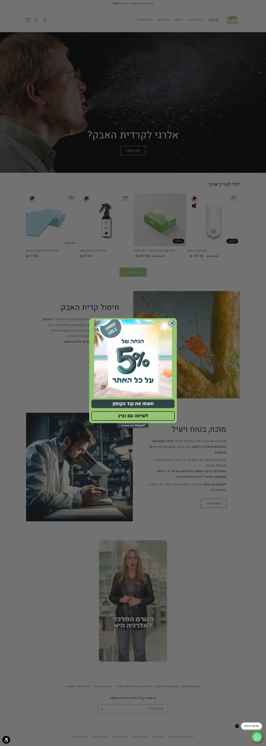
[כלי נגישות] (6, 740)
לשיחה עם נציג (133, 415)
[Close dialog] (171, 323)
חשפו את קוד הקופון (133, 403)
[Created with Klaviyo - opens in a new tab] (133, 425)
